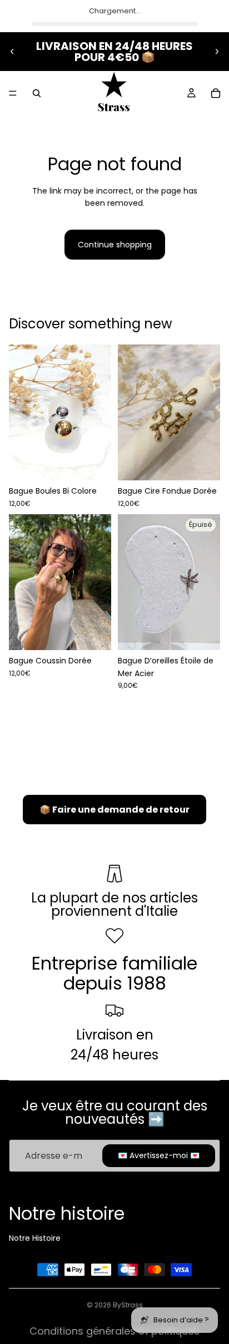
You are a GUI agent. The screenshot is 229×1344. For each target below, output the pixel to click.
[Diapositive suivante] (217, 51)
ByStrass (128, 1305)
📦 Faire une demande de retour (114, 809)
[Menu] (13, 93)
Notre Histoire (35, 1238)
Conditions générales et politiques (114, 1331)
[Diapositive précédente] (12, 51)
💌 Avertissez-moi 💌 (159, 1155)
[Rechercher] (36, 93)
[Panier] (215, 93)
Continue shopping (115, 244)
